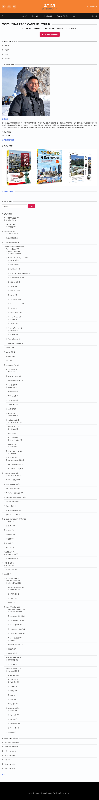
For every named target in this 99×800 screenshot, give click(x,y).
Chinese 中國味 (15, 612)
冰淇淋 (12, 640)
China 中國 (9, 347)
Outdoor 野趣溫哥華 (12, 501)
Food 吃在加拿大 (11, 607)
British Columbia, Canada (16, 258)
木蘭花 (12, 686)
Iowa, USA (11, 433)
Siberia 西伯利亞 (13, 376)
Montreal (13, 330)
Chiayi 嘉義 (11, 387)
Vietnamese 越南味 (16, 633)
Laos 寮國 (9, 361)
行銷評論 (9, 547)
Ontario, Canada (13, 317)
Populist (7, 759)
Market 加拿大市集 (12, 657)
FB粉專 (7, 45)
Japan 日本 (9, 352)
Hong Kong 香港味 (16, 616)
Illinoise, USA (12, 426)
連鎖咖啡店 (13, 594)
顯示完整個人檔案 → (9, 140)
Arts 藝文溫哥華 (9, 224)
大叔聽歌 (9, 521)
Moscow (11, 372)
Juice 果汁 (11, 598)
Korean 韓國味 (14, 625)
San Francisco (14, 422)
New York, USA (13, 438)
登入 (3, 774)
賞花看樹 (11, 732)
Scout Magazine (10, 755)
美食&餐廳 (35, 16)
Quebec (12, 334)
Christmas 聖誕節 (11, 480)
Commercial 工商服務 (10, 242)
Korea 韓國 (9, 356)
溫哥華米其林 (10, 569)
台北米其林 (9, 565)
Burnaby (13, 260)
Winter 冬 (13, 728)
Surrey (12, 295)
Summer (13, 719)
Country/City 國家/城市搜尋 (12, 246)
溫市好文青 (9, 227)
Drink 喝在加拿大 (11, 580)
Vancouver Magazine (11, 746)
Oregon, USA (12, 444)
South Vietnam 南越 (14, 469)
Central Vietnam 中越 (15, 460)
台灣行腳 (11, 409)
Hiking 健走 (11, 704)
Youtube (7, 58)
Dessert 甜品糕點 (13, 638)
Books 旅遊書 (8, 231)
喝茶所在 (11, 603)
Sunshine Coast (15, 291)
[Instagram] (9, 7)
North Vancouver (15, 277)
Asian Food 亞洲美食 (14, 609)
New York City (15, 440)
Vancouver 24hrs (10, 764)
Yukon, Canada (13, 339)
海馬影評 (9, 543)
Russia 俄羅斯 (10, 369)
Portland (13, 447)
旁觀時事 (9, 530)
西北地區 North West (14, 343)
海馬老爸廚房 (8, 552)
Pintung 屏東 (12, 396)
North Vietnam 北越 (14, 464)
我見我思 (9, 526)
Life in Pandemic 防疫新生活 (15, 497)
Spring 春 (13, 715)
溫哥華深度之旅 (11, 238)
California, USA (13, 420)
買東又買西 (11, 660)
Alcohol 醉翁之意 (13, 583)
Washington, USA (13, 451)
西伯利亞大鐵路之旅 (14, 380)
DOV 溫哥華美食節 (12, 484)
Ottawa (12, 319)
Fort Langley (14, 269)
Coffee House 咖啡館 (14, 587)
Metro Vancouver (10, 768)
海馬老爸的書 (10, 220)
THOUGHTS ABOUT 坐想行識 (13, 519)
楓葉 (11, 695)
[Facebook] (4, 7)
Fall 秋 (12, 710)
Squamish (13, 286)
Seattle (12, 453)
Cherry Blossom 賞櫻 (12, 475)
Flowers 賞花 (12, 680)
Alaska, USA (12, 415)
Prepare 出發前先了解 (11, 515)
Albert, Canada (13, 251)
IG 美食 (7, 50)
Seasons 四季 (12, 708)
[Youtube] (14, 7)
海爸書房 (9, 539)
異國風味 (11, 649)
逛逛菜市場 (11, 664)
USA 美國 (9, 413)
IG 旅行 (7, 54)
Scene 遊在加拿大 (11, 668)
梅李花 (12, 691)
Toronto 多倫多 (15, 323)
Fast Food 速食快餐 (14, 644)
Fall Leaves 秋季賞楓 (12, 488)
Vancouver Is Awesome (12, 742)
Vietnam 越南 (10, 458)
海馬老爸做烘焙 (11, 554)
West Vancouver (15, 312)
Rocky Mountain (15, 253)
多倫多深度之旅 (11, 233)
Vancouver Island (15, 304)
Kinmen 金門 (12, 391)
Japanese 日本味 (15, 620)
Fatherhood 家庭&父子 (13, 493)
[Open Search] (96, 16)
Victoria (12, 308)
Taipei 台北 (11, 404)
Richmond (13, 282)
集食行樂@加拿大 (9, 578)
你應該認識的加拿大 (12, 510)
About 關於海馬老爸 (10, 218)
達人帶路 (6, 574)
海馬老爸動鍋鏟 (11, 558)
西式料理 (11, 653)
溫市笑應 (49, 5)
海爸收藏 (9, 534)
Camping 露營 (12, 671)
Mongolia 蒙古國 (11, 365)
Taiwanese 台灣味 (16, 629)
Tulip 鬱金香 (14, 682)
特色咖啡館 (13, 589)
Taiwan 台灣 (10, 385)
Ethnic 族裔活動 (13, 675)
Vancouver (13, 299)
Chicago (13, 429)
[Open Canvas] (3, 16)
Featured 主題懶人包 (10, 473)
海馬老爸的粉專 (7, 192)
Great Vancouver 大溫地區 (18, 273)
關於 (74, 16)
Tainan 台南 (12, 400)
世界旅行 (24, 16)
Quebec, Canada (13, 328)
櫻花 (11, 699)
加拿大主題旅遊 (48, 16)
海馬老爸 (5, 119)
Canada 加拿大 (11, 249)
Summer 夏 (13, 723)
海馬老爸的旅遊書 (62, 16)
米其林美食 (7, 563)
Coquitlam (13, 264)
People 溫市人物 (11, 506)
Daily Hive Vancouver (11, 751)
